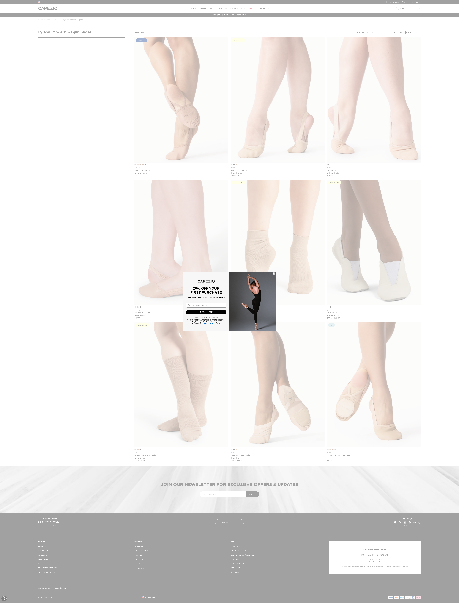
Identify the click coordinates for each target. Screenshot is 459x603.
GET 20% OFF (206, 312)
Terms (218, 323)
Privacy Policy (209, 323)
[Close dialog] (274, 274)
